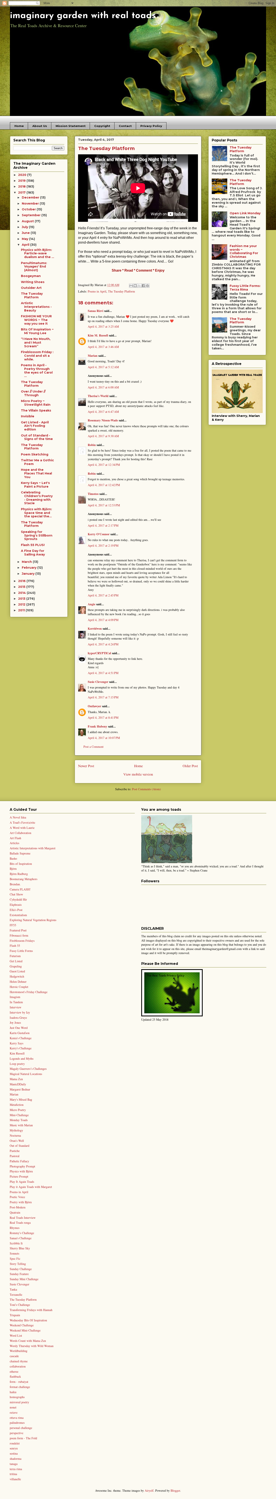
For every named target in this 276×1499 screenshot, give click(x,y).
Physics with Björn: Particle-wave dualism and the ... (37, 253)
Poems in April (97, 291)
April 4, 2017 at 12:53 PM (104, 505)
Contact (125, 126)
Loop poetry (17, 1064)
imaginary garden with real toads (83, 15)
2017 (22, 192)
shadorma (15, 1459)
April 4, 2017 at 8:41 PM (103, 717)
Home (19, 126)
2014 (22, 593)
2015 (22, 587)
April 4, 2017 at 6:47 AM (103, 412)
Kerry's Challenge (20, 1048)
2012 (22, 604)
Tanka (13, 1289)
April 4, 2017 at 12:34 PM (104, 465)
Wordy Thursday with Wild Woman (31, 1346)
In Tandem (16, 1002)
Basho (13, 858)
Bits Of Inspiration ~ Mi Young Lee (37, 331)
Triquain (15, 1315)
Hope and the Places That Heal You (36, 473)
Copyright (102, 126)
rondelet (15, 1443)
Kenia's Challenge (20, 1038)
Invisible (27, 416)
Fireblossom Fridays (22, 941)
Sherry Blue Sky (20, 1248)
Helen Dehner (18, 982)
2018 (22, 186)
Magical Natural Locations (26, 1074)
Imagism (15, 997)
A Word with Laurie (22, 828)
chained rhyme (19, 1361)
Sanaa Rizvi (95, 310)
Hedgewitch (17, 976)
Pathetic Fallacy (19, 1161)
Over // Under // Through (33, 393)
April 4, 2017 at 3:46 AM (103, 347)
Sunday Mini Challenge (24, 1279)
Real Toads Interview (23, 1218)
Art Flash (15, 838)
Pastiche (15, 1151)
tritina (13, 1474)
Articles (14, 843)
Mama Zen (16, 1079)
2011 (22, 610)
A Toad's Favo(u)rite (22, 822)
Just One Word (19, 1028)
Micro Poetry (18, 1110)
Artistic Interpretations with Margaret (32, 848)
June (26, 233)
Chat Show (16, 894)
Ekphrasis (16, 905)
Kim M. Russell (98, 335)
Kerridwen (95, 628)
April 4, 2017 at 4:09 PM (103, 620)
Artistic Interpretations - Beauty (36, 306)
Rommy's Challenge (22, 1233)
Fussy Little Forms (21, 951)
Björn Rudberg (19, 874)
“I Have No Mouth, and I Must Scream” (35, 342)
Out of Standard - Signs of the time (37, 437)
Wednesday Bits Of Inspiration (28, 1320)
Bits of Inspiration (21, 864)
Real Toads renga (20, 1222)
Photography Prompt (22, 1166)
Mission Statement (71, 126)
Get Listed (16, 961)
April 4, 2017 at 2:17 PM (103, 525)
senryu (14, 1448)
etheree (14, 1371)
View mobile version (138, 774)
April (26, 245)
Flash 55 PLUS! (33, 545)
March (27, 562)
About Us (39, 126)
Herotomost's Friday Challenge (28, 992)
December (31, 197)
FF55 (13, 925)
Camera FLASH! (20, 889)
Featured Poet (18, 930)
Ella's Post (16, 910)
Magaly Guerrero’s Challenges (28, 1069)
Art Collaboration (20, 833)
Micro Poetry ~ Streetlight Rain (35, 403)
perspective (16, 1433)
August (28, 221)
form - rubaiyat (19, 1382)
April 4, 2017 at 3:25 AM (103, 326)
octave (13, 1412)
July (25, 227)
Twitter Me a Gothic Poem (37, 462)
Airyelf (149, 1490)
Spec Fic (15, 1258)
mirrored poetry (19, 1402)
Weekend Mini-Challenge (25, 1330)
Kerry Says (16, 1043)
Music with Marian (21, 1125)
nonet (13, 1407)
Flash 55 (15, 946)
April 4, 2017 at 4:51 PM (103, 673)
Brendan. (15, 884)
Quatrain (15, 1212)
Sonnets (14, 1253)
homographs (17, 1397)
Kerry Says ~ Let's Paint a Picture (35, 484)
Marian (92, 355)
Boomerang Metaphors (23, 879)
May (25, 239)
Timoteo (93, 493)
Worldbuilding (18, 1351)
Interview (15, 1007)
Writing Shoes (32, 282)
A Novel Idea (18, 817)
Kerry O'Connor (99, 534)
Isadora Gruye (18, 1018)
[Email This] (131, 285)
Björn (13, 869)
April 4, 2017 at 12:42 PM (104, 485)
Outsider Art (31, 288)
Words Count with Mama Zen (28, 1341)
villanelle (15, 1479)
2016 (22, 581)
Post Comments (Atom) (146, 789)
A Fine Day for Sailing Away (33, 552)
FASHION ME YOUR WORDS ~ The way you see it (36, 319)
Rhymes (14, 1228)
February (29, 568)
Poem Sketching (34, 454)
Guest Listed (17, 971)
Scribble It (16, 1243)
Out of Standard (19, 1146)
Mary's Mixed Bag (21, 1099)
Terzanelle (16, 1294)
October (29, 209)
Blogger (175, 1490)
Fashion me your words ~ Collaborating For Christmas (244, 251)
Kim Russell (17, 1053)
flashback (15, 1376)
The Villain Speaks (36, 410)
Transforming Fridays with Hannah (31, 1310)
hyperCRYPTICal (99, 653)
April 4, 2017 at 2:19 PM (103, 545)
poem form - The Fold (23, 1438)
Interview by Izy (20, 1012)
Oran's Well (17, 1141)
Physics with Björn (21, 1171)
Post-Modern (17, 1207)
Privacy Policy (151, 126)
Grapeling (16, 966)
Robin (92, 445)
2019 (22, 181)
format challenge (20, 1387)
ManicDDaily (18, 1084)
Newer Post (86, 765)
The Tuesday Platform (121, 291)
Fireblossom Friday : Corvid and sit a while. (37, 355)
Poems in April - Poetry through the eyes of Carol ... (37, 370)
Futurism (15, 956)
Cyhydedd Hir (18, 899)
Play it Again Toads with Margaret (31, 1187)
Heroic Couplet (19, 987)
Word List (16, 1335)
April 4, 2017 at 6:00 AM (103, 387)
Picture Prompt (19, 1176)
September (31, 215)
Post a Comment (93, 747)
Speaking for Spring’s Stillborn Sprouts (36, 535)
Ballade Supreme (20, 853)
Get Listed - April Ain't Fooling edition (35, 426)
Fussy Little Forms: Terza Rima (245, 287)
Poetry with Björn (21, 1202)
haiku (13, 1392)
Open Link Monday (245, 213)
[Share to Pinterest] (147, 285)
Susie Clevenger (98, 681)
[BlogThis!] (135, 285)
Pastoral (14, 1156)
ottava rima (17, 1418)
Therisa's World (98, 396)
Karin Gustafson (20, 1033)
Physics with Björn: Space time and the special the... (36, 512)
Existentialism (18, 915)
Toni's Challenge (20, 1305)
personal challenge (21, 1428)
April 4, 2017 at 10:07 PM (104, 738)
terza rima (16, 1469)
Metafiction (17, 1105)
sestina (14, 1453)
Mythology (16, 1130)
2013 (22, 599)
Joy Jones (15, 1022)
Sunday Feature (19, 1274)
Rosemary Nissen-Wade (103, 420)
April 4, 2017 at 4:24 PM (103, 644)
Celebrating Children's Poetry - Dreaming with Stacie (37, 497)
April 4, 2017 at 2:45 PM (103, 595)
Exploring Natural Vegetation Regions (33, 920)
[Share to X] (139, 285)
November (31, 203)
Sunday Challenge (21, 1269)
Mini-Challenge (19, 1115)
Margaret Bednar (20, 1089)
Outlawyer (94, 706)
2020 (22, 175)
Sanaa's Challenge (20, 1238)
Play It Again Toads (22, 1182)
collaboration (18, 1366)
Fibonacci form (19, 935)
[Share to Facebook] (143, 285)
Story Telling (18, 1264)
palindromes (17, 1423)
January (28, 574)
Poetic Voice (17, 1197)
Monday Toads (19, 1120)
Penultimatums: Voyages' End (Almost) (34, 266)
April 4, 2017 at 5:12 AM (103, 367)
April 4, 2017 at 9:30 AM (103, 436)
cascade (14, 1356)
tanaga (13, 1464)
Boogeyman (31, 276)
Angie (91, 604)
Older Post (190, 765)
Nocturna (15, 1135)
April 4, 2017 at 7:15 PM (103, 697)
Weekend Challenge (22, 1325)
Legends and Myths (21, 1058)
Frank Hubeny (97, 726)
